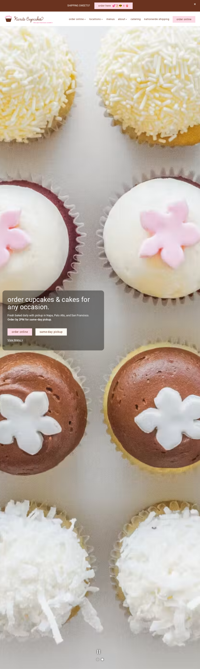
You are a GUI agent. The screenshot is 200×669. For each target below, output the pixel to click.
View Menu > (19, 355)
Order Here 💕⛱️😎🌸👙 (113, 5)
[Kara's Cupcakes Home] (29, 19)
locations (96, 19)
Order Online (77, 19)
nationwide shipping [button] (156, 19)
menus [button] (110, 19)
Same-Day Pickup (53, 347)
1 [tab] (97, 659)
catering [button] (136, 19)
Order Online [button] (184, 19)
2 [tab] (102, 659)
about (123, 19)
